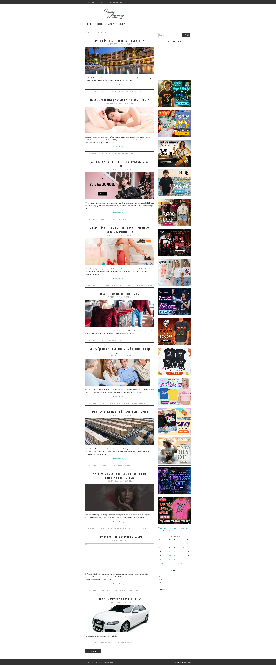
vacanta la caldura (135, 92)
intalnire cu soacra (131, 403)
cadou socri (121, 403)
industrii (136, 590)
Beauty (111, 24)
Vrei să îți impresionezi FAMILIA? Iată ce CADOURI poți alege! (120, 351)
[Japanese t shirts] (174, 123)
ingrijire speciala (130, 528)
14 (175, 551)
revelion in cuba (118, 92)
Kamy (121, 44)
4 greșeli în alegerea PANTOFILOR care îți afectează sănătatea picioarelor (119, 230)
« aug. (161, 563)
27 (170, 559)
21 (175, 555)
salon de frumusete (141, 528)
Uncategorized (100, 92)
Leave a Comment (128, 103)
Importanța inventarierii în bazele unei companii (120, 412)
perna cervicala (109, 153)
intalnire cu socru (143, 403)
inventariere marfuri (124, 465)
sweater (113, 340)
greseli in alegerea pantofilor (109, 285)
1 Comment (129, 44)
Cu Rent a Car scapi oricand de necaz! (120, 599)
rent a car (120, 643)
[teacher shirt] (174, 421)
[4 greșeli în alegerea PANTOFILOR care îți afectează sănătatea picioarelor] (119, 251)
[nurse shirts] (174, 272)
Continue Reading (119, 85)
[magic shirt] (174, 302)
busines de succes (116, 590)
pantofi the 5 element (147, 285)
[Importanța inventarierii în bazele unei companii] (119, 431)
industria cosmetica (127, 590)
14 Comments (128, 356)
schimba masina (127, 643)
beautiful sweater (105, 340)
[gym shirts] (174, 153)
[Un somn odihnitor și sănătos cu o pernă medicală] (119, 120)
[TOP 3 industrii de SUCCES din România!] (119, 556)
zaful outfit (125, 219)
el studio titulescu (110, 528)
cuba (111, 92)
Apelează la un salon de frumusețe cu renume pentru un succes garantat (119, 476)
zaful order (123, 340)
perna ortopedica (130, 153)
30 (183, 559)
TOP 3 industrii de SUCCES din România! (120, 537)
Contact (100, 2)
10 (188, 548)
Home (89, 24)
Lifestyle (122, 24)
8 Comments (128, 481)
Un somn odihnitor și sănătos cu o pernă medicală (119, 100)
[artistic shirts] (174, 480)
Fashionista (179, 662)
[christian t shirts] (174, 183)
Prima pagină (90, 2)
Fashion (100, 24)
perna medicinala (120, 153)
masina (103, 643)
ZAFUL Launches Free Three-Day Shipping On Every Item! (119, 164)
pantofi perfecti (135, 285)
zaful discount (116, 219)
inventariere (113, 465)
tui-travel (126, 92)
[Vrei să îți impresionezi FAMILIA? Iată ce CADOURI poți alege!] (119, 372)
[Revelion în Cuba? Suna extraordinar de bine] (119, 60)
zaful (110, 219)
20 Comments (128, 235)
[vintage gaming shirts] (174, 242)
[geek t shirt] (174, 93)
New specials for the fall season (119, 294)
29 (179, 559)
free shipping (104, 219)
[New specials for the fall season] (119, 313)
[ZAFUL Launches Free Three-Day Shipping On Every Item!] (119, 185)
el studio (102, 528)
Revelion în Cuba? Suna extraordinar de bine (120, 41)
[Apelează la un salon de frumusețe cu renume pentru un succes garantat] (119, 497)
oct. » (180, 563)
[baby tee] (174, 391)
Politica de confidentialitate (114, 2)
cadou (102, 403)
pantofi (120, 285)
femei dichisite (121, 528)
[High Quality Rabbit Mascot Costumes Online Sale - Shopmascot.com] (174, 529)
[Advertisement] (174, 63)
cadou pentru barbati (111, 403)
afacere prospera (106, 590)
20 (170, 555)
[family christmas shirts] (174, 361)
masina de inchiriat (110, 643)
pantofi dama (126, 285)
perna (102, 153)
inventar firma (105, 465)
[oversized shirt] (174, 212)
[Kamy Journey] (106, 14)
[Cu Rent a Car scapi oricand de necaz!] (119, 618)
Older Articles (93, 651)
